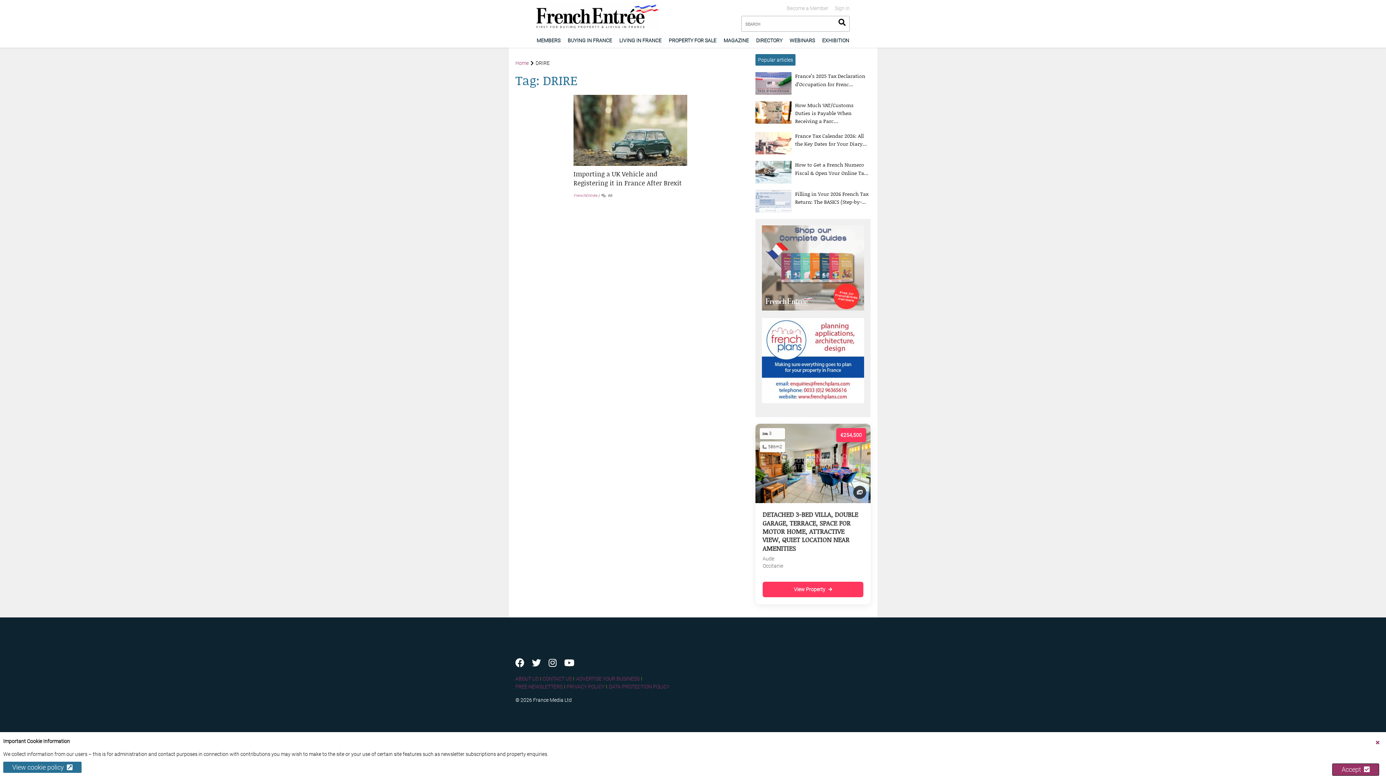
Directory (769, 40)
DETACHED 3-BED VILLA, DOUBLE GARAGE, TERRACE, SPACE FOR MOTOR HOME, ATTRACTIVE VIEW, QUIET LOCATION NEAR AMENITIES (810, 531)
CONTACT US (557, 679)
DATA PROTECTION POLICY (639, 687)
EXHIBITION (835, 40)
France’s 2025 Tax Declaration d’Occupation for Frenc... (830, 80)
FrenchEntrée (585, 195)
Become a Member (807, 8)
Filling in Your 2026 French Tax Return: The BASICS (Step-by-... (831, 198)
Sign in (842, 8)
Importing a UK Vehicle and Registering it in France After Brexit (628, 178)
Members (549, 40)
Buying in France (590, 40)
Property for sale (692, 40)
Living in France (640, 40)
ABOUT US (527, 679)
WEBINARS (802, 40)
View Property (809, 589)
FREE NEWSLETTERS (539, 687)
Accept (1353, 769)
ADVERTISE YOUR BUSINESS (608, 679)
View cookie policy (39, 767)
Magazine (736, 40)
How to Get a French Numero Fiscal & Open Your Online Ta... (831, 168)
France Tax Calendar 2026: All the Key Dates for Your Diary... (831, 140)
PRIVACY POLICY (586, 687)
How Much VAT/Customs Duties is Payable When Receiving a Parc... (824, 113)
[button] (630, 178)
